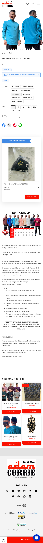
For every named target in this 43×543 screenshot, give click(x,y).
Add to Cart (32, 197)
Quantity (4, 116)
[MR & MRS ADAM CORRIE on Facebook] (12, 492)
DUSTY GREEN (28, 87)
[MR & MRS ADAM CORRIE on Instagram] (24, 492)
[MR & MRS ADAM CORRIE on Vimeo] (12, 497)
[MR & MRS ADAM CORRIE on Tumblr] (30, 492)
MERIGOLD (26, 94)
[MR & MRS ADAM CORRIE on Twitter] (6, 492)
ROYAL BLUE (27, 98)
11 (32, 49)
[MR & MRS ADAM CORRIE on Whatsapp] (24, 497)
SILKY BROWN (17, 101)
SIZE (3, 106)
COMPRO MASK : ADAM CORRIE (17, 184)
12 (34, 49)
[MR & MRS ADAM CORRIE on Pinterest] (18, 492)
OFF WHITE (16, 98)
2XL (34, 107)
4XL (19, 111)
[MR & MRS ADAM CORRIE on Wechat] (18, 497)
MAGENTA (15, 87)
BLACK (14, 90)
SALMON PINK (25, 90)
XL (28, 107)
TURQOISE (15, 94)
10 (29, 49)
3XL (13, 111)
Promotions (5, 65)
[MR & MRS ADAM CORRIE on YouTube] (36, 492)
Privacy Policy (17, 530)
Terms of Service (8, 530)
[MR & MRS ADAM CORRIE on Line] (30, 497)
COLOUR (5, 86)
